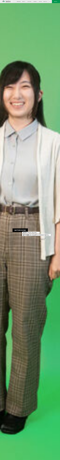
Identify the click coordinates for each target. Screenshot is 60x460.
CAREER (35, 1)
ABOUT (23, 1)
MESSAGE (19, 1)
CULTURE (29, 1)
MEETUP (45, 1)
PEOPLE (40, 1)
